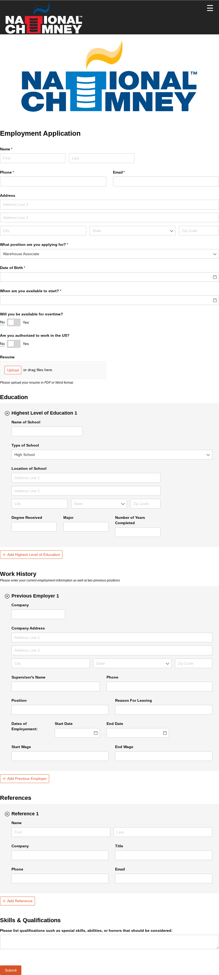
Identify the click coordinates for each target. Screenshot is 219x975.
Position (19, 700)
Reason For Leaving (133, 700)
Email (120, 869)
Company (20, 605)
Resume (7, 357)
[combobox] (132, 230)
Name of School (25, 422)
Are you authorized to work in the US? (34, 335)
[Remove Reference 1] (7, 814)
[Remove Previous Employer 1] (7, 596)
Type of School (25, 445)
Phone (15, 172)
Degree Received (26, 517)
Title (119, 846)
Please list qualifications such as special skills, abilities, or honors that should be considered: (86, 930)
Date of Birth (20, 268)
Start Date (64, 723)
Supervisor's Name (28, 677)
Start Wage (21, 747)
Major (68, 517)
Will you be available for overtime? (31, 314)
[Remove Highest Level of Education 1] (7, 413)
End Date (115, 723)
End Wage (124, 747)
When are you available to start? (38, 291)
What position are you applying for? (42, 244)
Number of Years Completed (130, 520)
